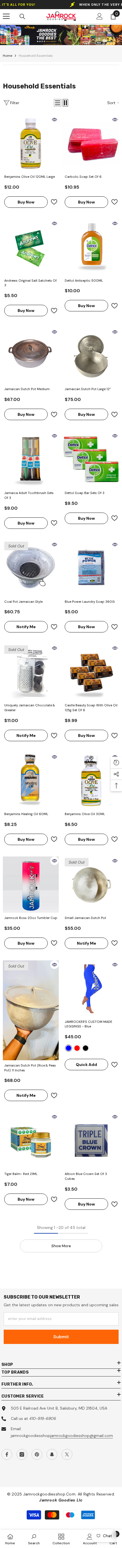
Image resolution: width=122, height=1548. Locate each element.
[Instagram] (21, 1454)
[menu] (6, 16)
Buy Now (26, 202)
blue (68, 1048)
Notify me (26, 626)
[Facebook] (6, 1454)
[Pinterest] (36, 1454)
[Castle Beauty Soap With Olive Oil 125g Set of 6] (91, 672)
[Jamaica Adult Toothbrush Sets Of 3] (31, 460)
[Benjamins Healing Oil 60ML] (31, 781)
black (85, 1048)
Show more (61, 1245)
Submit (61, 1337)
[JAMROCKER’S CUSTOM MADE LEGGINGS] (91, 988)
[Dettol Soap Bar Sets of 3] (91, 460)
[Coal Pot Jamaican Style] (31, 568)
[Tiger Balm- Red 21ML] (31, 1140)
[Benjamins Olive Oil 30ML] (91, 781)
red (77, 1048)
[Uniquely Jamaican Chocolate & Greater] (31, 672)
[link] (61, 35)
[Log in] (99, 16)
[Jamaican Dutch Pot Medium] (31, 356)
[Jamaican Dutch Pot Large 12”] (91, 356)
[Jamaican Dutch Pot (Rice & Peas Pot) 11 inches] (31, 1010)
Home (7, 55)
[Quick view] (54, 119)
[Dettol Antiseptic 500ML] (91, 247)
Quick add (86, 1064)
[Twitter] (67, 1454)
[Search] (22, 16)
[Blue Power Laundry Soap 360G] (91, 568)
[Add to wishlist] (54, 202)
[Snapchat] (52, 1454)
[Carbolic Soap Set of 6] (91, 143)
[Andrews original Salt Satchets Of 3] (31, 247)
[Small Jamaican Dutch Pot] (91, 884)
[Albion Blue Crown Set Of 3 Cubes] (91, 1140)
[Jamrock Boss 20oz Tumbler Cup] (31, 884)
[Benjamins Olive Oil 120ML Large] (31, 143)
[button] (57, 102)
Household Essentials (36, 55)
